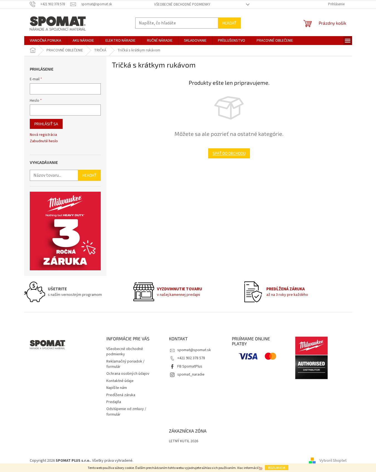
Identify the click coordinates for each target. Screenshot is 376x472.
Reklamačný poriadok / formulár (125, 364)
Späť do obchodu (229, 153)
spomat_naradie (191, 374)
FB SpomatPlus (189, 366)
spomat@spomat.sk (194, 350)
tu (260, 468)
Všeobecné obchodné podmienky (182, 4)
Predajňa (113, 402)
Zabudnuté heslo (44, 141)
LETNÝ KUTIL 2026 (183, 441)
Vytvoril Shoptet (333, 460)
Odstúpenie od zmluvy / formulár (126, 411)
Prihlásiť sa (46, 123)
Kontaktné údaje (120, 381)
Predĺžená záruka (120, 395)
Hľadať (229, 23)
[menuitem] (45, 40)
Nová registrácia (43, 135)
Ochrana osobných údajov (127, 373)
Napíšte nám (116, 388)
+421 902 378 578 (191, 358)
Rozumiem (276, 467)
